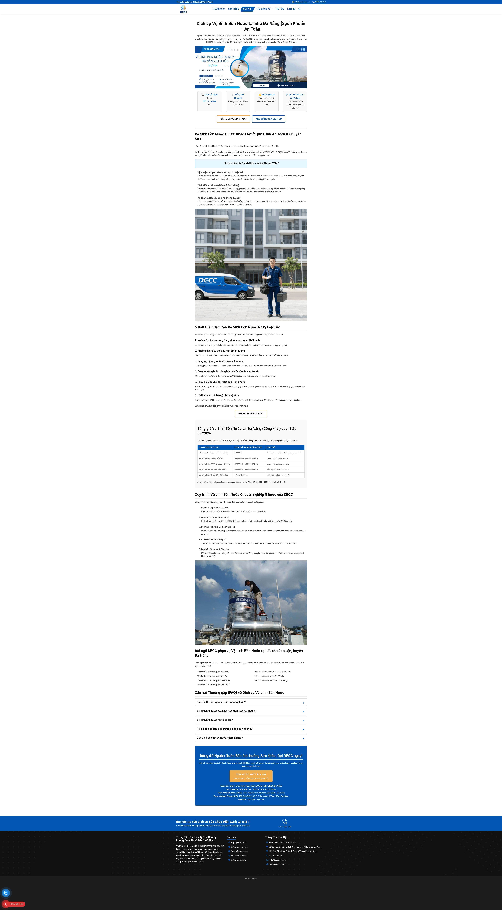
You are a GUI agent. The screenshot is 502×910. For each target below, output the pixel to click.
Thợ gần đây (263, 9)
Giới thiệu (233, 9)
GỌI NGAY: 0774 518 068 (251, 413)
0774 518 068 (275, 855)
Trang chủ (218, 9)
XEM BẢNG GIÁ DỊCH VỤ (269, 119)
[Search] (299, 9)
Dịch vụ (246, 9)
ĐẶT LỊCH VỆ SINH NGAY (233, 119)
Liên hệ (291, 9)
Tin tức (279, 9)
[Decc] (191, 9)
